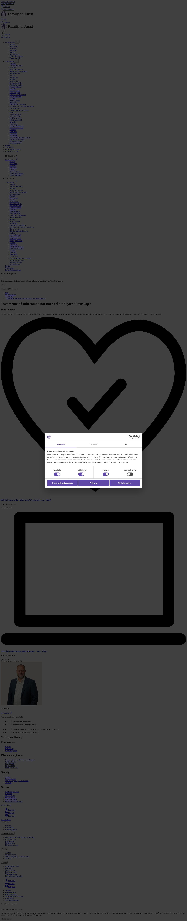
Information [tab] (93, 444)
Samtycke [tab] (61, 444)
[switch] (81, 474)
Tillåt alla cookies (124, 483)
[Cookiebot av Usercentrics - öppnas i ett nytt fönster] (130, 437)
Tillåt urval (94, 483)
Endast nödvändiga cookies (62, 483)
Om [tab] (126, 444)
